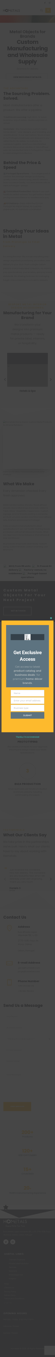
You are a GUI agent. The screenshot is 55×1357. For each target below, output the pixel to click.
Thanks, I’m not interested (27, 737)
